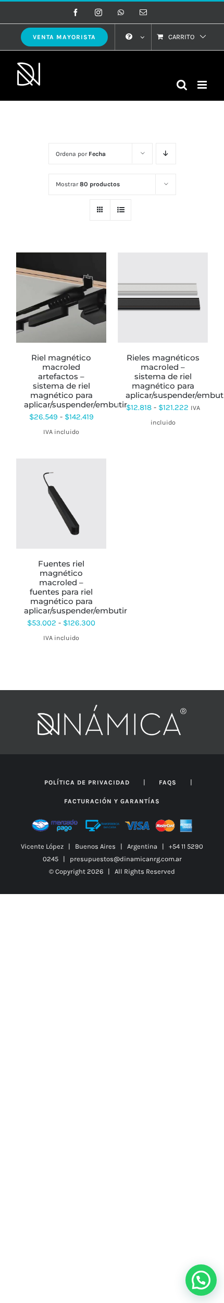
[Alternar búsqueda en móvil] (182, 84)
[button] (201, 1280)
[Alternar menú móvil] (202, 84)
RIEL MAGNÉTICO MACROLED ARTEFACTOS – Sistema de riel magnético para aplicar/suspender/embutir (75, 381)
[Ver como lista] (120, 210)
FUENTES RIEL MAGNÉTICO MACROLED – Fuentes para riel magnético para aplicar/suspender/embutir (75, 587)
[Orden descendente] (166, 153)
